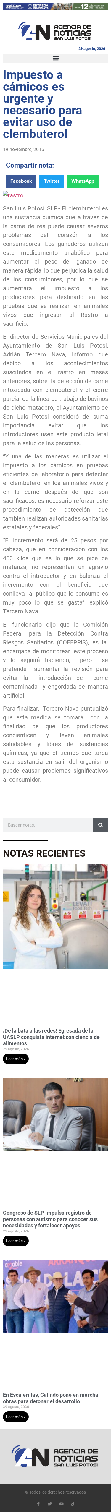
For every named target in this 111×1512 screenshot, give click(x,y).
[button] (55, 58)
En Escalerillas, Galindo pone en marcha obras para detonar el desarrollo (50, 1398)
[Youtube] (61, 1504)
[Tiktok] (73, 1504)
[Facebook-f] (38, 1504)
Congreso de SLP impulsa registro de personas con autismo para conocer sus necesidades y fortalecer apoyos (50, 1219)
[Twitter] (50, 1504)
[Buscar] (100, 825)
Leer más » (16, 1058)
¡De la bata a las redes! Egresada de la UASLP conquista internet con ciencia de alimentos (51, 1037)
